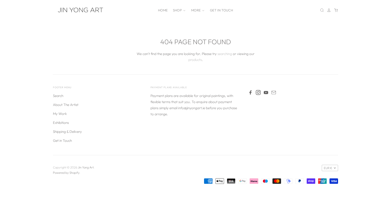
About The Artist (65, 104)
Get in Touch (221, 10)
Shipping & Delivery (67, 131)
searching (224, 54)
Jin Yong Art (85, 167)
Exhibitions (61, 122)
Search (58, 96)
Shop (178, 10)
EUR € (328, 168)
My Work (60, 113)
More (196, 10)
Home (163, 10)
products (195, 59)
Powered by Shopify (66, 173)
